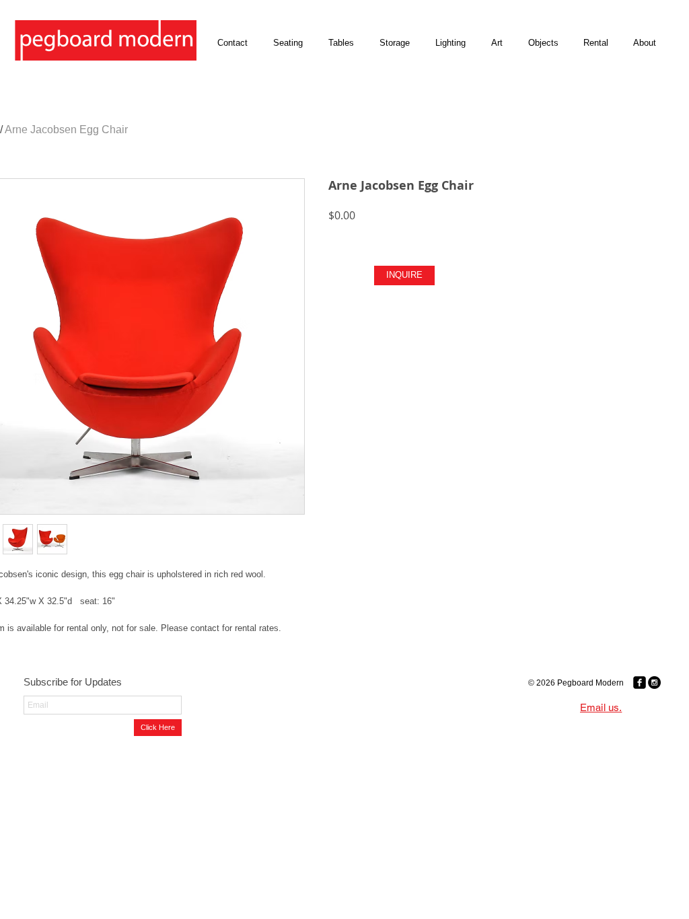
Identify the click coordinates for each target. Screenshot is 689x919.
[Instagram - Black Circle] (654, 682)
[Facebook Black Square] (639, 682)
